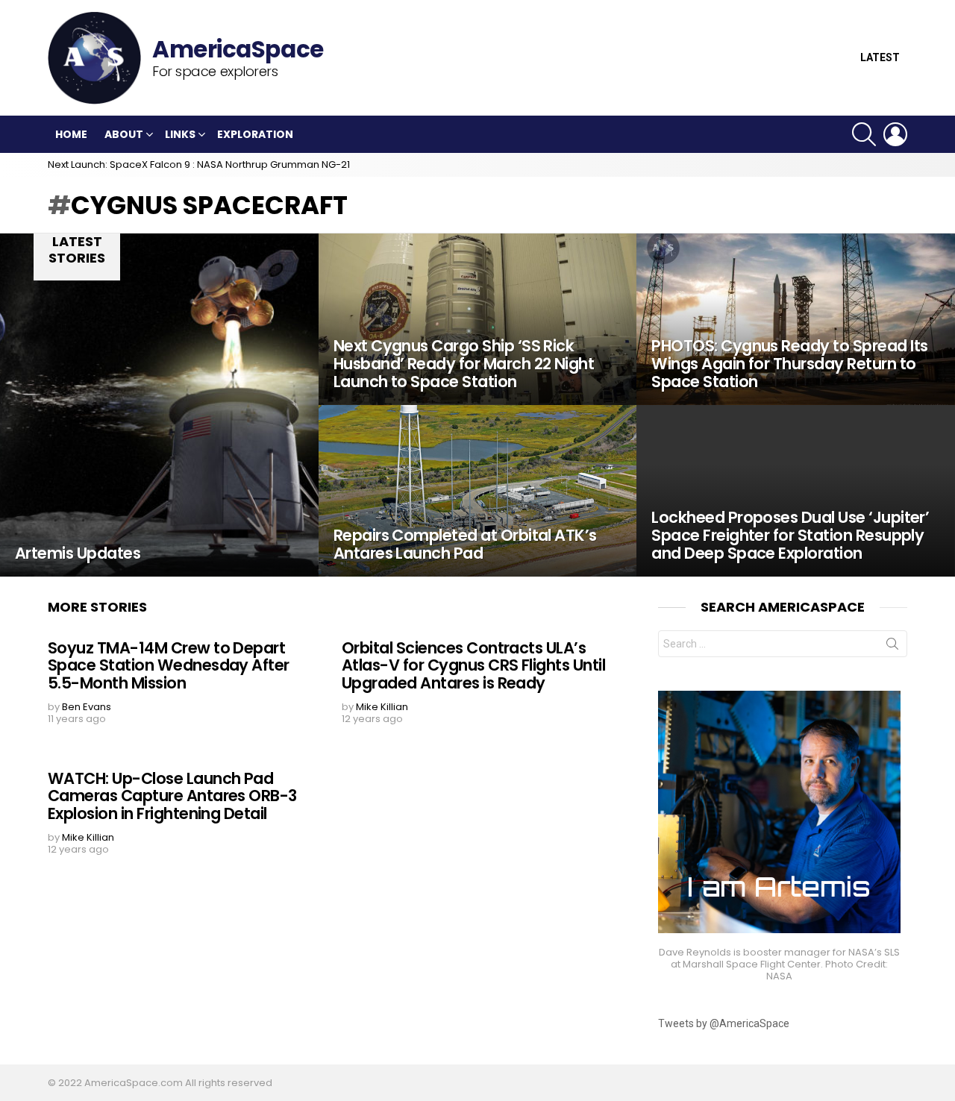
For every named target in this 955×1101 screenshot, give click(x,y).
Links (180, 134)
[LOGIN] (895, 134)
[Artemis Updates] (159, 405)
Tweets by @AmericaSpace (723, 1023)
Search (892, 646)
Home (71, 134)
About (123, 134)
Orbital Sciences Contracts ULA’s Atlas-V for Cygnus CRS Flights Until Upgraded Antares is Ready (473, 665)
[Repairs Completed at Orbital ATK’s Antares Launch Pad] (478, 491)
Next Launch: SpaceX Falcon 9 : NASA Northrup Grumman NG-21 (199, 164)
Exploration (255, 134)
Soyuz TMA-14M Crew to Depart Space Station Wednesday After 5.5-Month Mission (168, 665)
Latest (880, 57)
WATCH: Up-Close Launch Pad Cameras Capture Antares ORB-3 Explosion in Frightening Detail (172, 796)
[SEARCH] (864, 134)
